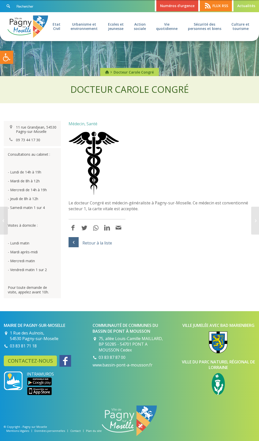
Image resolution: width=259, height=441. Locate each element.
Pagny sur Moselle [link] (35, 427)
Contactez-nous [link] (30, 360)
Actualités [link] (246, 5)
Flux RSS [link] (220, 5)
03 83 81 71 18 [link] (23, 346)
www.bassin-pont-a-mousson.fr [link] (123, 365)
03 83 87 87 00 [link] (112, 357)
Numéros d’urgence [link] (177, 5)
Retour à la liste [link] (97, 243)
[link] (6, 57)
